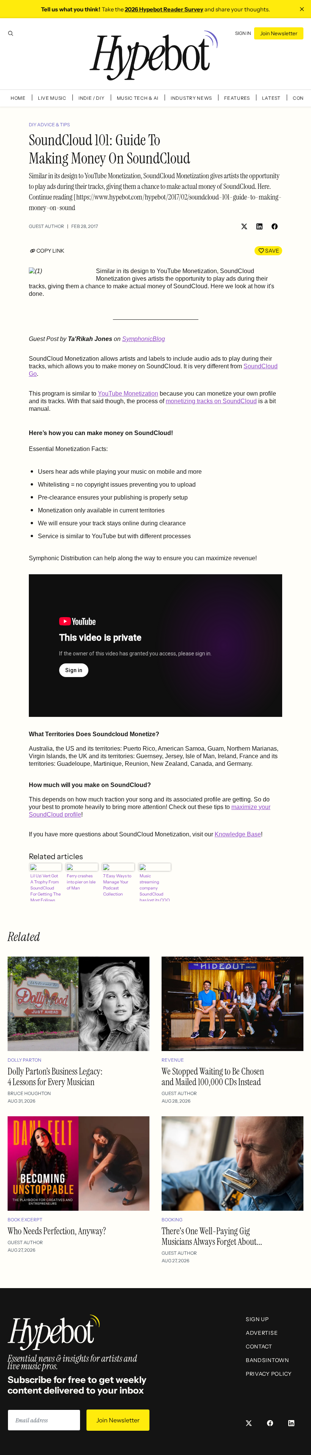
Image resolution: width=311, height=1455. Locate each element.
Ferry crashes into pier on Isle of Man (81, 882)
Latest (271, 98)
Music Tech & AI (138, 98)
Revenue (173, 1060)
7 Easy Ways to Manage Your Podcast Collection (117, 885)
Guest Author (46, 226)
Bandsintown (267, 1360)
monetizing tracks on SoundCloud (211, 401)
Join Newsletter (278, 33)
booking (172, 1219)
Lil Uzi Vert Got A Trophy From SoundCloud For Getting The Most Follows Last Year (45, 887)
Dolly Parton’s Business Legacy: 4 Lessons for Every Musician (55, 1076)
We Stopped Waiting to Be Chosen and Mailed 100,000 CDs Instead (213, 1076)
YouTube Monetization (128, 393)
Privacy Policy (269, 1373)
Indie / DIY (92, 98)
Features (237, 98)
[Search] (11, 33)
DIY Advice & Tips (49, 124)
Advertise (262, 1332)
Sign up (257, 1319)
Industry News (191, 98)
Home (18, 98)
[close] (302, 9)
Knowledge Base (238, 834)
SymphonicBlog (143, 339)
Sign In (243, 33)
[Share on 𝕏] (244, 226)
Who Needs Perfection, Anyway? (57, 1231)
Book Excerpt (25, 1219)
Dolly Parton (24, 1060)
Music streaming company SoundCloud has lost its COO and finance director (155, 887)
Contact (259, 1346)
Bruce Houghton (29, 1093)
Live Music (52, 98)
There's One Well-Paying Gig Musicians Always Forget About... (212, 1236)
